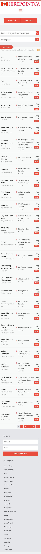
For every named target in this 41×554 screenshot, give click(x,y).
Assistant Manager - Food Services (6, 143)
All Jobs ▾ (6, 47)
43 (33, 426)
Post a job (12, 20)
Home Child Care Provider (7, 129)
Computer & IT (9, 477)
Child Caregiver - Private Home (7, 279)
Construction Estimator (5, 157)
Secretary (7, 538)
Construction (8, 481)
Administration (9, 470)
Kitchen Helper (6, 117)
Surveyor (7, 546)
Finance (7, 500)
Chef (2, 58)
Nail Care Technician (5, 352)
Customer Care (9, 485)
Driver (6, 489)
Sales (6, 534)
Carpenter (4, 170)
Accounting (8, 466)
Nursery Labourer (7, 68)
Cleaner (3, 301)
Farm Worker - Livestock (6, 402)
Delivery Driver (6, 105)
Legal (6, 515)
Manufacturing (9, 523)
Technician (8, 550)
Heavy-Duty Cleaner (5, 229)
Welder (3, 389)
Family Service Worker (6, 378)
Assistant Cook (6, 291)
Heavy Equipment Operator (7, 326)
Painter (3, 242)
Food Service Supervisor (5, 193)
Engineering (8, 496)
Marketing (7, 527)
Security (7, 542)
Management (8, 519)
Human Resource (10, 512)
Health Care (8, 508)
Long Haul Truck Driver (7, 181)
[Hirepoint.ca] (20, 3)
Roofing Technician (5, 365)
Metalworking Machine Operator (7, 267)
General (7, 504)
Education (7, 492)
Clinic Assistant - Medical (7, 93)
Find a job (28, 20)
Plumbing (7, 531)
